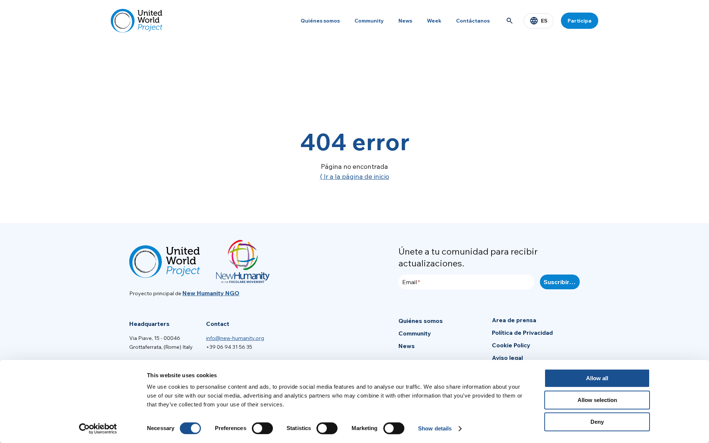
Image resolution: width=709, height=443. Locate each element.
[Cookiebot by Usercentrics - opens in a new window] (98, 428)
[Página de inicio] (136, 21)
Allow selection (597, 400)
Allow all (597, 378)
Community (369, 20)
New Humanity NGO (210, 293)
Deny (597, 422)
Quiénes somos (320, 20)
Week (434, 20)
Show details (435, 428)
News (405, 20)
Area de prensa (514, 320)
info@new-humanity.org (235, 338)
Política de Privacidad (522, 332)
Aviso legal (507, 357)
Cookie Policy (511, 345)
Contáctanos (473, 20)
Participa (580, 20)
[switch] (262, 428)
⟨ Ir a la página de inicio (354, 176)
